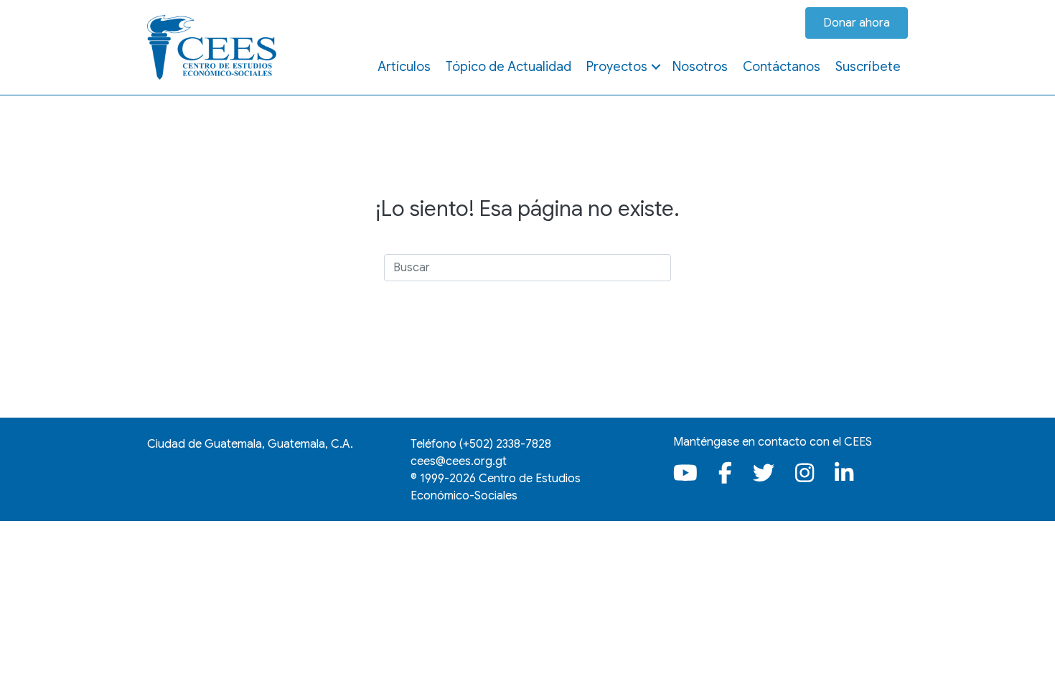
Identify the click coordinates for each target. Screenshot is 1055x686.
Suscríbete (868, 67)
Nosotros (700, 67)
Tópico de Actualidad (508, 67)
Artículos (404, 67)
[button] (656, 66)
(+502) (505, 444)
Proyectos (616, 67)
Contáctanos (781, 67)
